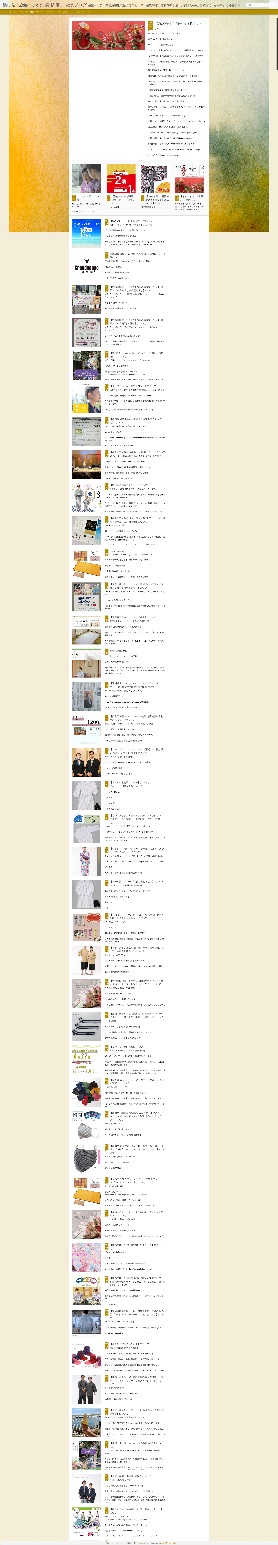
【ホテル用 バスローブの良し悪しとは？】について (137, 881)
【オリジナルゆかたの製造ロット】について (133, 386)
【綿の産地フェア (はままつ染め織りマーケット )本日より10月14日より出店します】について (136, 288)
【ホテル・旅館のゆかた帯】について (129, 1344)
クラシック (6, 11)
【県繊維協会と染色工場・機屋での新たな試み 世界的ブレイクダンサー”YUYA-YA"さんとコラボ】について (137, 1314)
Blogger (161, 1543)
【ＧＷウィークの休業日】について (128, 1046)
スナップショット (66, 11)
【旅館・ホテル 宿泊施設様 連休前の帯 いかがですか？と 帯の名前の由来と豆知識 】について (136, 1015)
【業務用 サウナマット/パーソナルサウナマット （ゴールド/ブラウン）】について (136, 1180)
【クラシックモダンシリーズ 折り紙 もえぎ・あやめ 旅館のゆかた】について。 (137, 850)
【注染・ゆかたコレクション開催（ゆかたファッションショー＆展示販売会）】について (136, 585)
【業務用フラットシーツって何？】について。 (134, 617)
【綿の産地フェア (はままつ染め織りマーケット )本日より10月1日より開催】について (136, 321)
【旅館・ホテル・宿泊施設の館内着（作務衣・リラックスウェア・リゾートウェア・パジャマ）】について (136, 1380)
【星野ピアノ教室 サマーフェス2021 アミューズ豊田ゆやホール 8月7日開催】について (137, 519)
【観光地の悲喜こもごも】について (128, 485)
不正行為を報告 (170, 1543)
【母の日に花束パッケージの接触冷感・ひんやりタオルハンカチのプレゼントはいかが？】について (136, 982)
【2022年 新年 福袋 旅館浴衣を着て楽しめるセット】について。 (157, 200)
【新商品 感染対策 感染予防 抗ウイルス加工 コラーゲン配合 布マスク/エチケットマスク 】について (137, 1149)
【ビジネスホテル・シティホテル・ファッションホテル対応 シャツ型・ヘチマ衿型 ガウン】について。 (136, 819)
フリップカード (21, 11)
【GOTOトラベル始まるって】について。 (131, 220)
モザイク (40, 11)
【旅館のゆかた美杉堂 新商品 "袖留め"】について (137, 1278)
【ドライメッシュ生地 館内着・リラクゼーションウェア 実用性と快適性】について (137, 949)
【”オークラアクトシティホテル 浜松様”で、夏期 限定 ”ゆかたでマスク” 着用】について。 (136, 751)
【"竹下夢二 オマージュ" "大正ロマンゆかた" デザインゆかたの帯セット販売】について (137, 916)
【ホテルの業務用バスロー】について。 (131, 782)
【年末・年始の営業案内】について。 (191, 198)
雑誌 (32, 11)
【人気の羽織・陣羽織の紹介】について (131, 1476)
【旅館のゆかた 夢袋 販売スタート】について (123, 200)
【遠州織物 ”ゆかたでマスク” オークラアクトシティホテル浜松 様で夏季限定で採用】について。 (137, 685)
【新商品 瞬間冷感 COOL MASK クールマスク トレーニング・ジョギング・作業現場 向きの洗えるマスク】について (137, 1116)
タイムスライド (83, 11)
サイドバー (51, 11)
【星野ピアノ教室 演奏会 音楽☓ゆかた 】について (137, 452)
